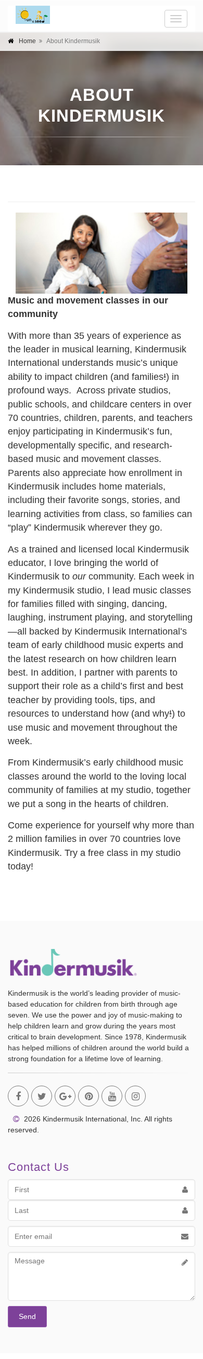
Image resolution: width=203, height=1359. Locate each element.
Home (27, 41)
